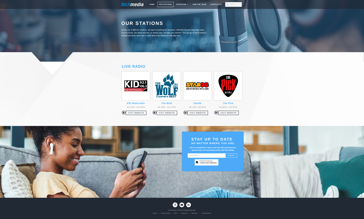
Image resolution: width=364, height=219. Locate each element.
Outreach (184, 213)
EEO (175, 213)
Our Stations (165, 4)
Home (152, 4)
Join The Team (199, 4)
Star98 (197, 103)
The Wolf (166, 103)
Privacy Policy (165, 213)
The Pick (228, 103)
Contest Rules (206, 213)
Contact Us (216, 4)
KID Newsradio (136, 103)
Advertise (181, 4)
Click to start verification (209, 163)
